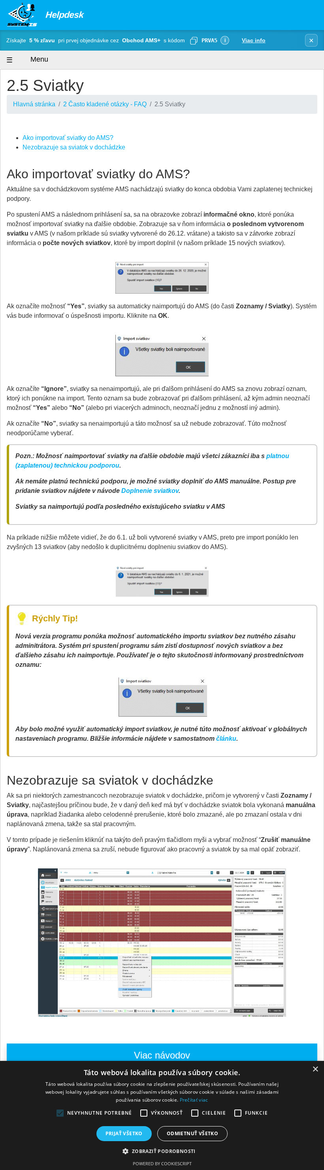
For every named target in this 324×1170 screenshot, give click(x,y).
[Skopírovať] (193, 40)
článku (226, 738)
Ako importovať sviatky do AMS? (68, 137)
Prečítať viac (194, 1099)
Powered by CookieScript (162, 1163)
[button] (161, 1151)
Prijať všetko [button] (124, 1133)
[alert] (162, 1115)
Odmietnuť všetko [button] (192, 1133)
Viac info (254, 40)
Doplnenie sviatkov (150, 490)
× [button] (315, 1069)
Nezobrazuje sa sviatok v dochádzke (74, 147)
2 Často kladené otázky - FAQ (105, 104)
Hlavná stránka (34, 104)
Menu (38, 59)
